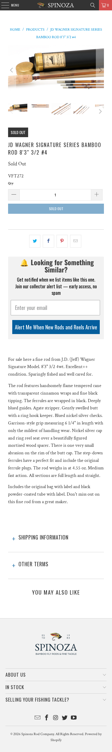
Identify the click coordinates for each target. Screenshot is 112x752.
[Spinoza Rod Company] (56, 5)
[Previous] (12, 70)
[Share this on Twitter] (34, 241)
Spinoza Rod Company (37, 734)
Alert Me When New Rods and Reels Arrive (56, 327)
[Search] (93, 5)
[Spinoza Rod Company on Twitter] (65, 718)
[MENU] (2, 5)
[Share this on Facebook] (48, 241)
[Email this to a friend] (75, 241)
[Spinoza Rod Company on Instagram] (56, 718)
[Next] (100, 70)
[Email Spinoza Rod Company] (38, 718)
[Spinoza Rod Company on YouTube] (74, 718)
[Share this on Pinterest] (62, 241)
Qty (11, 183)
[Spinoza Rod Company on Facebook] (47, 718)
